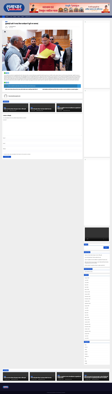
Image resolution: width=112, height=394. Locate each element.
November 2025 (87, 298)
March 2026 (87, 289)
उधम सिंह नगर (87, 356)
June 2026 (87, 282)
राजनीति (22, 16)
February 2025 (87, 319)
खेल (11, 16)
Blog (85, 344)
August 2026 (87, 277)
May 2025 (86, 312)
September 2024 (88, 331)
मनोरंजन (19, 16)
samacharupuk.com (13, 26)
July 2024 (86, 335)
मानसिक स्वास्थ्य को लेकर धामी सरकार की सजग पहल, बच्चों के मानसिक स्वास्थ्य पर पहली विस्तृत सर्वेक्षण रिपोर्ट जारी (21, 89)
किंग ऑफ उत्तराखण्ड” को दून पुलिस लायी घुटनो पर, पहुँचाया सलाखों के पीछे (95, 265)
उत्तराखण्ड (7, 16)
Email (4, 143)
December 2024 (87, 324)
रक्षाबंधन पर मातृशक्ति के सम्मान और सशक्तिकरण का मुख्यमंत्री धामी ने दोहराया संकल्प (68, 108)
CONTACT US (27, 16)
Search (86, 244)
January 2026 (87, 294)
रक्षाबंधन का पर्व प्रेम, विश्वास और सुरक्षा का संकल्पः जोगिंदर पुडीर (15, 109)
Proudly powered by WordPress (51, 392)
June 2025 (86, 310)
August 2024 (87, 333)
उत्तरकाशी (86, 351)
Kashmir (86, 347)
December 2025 (87, 296)
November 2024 (87, 326)
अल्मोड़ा (86, 349)
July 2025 (86, 308)
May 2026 (86, 284)
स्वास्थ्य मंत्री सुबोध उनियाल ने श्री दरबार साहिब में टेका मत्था (41, 109)
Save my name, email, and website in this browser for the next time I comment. (17, 154)
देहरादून (86, 361)
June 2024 (87, 338)
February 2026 (87, 291)
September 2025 (87, 303)
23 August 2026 (7, 379)
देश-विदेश (15, 16)
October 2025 (87, 301)
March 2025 (87, 317)
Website (4, 148)
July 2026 (86, 280)
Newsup (59, 392)
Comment (5, 119)
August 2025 (87, 305)
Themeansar (63, 392)
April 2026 (86, 287)
